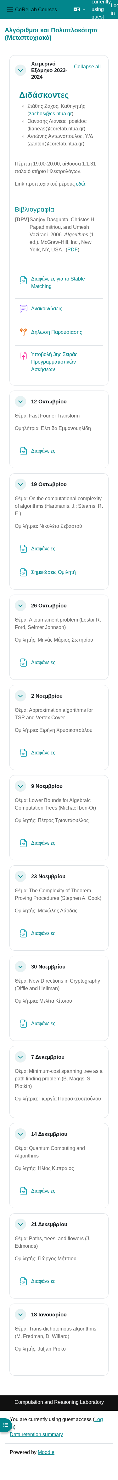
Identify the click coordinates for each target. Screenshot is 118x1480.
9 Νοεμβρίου (47, 786)
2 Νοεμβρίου (47, 696)
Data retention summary (36, 1434)
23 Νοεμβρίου (48, 876)
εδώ (80, 183)
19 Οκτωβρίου (49, 484)
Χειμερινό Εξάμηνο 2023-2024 (49, 70)
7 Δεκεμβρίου (48, 1057)
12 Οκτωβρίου (49, 401)
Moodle (46, 1452)
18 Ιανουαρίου (49, 1314)
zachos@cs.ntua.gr (50, 113)
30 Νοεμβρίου (48, 966)
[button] (79, 9)
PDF (72, 249)
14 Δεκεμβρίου (49, 1134)
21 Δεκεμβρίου (49, 1224)
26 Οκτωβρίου (49, 605)
